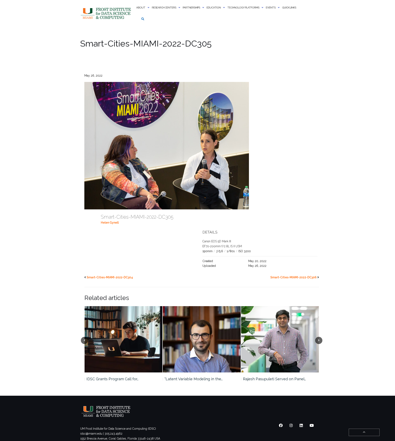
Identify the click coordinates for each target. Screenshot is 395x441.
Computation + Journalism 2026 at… (273, 379)
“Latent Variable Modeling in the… (115, 379)
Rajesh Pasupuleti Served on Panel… (196, 379)
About (140, 7)
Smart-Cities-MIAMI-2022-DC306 (293, 277)
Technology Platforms (243, 7)
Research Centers (164, 7)
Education (214, 7)
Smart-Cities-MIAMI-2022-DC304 (110, 277)
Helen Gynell (110, 222)
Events (270, 7)
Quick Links (289, 7)
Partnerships (191, 7)
